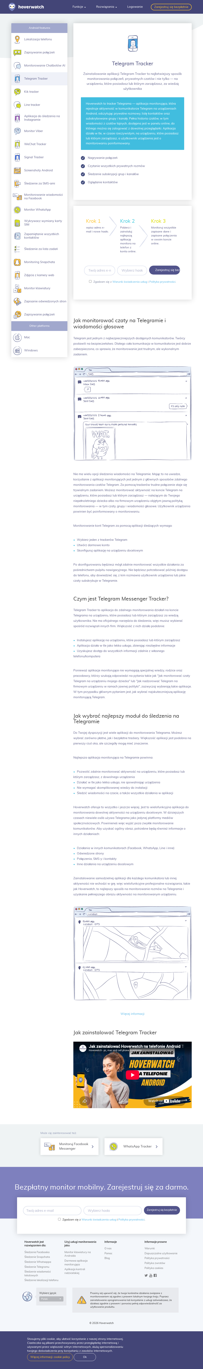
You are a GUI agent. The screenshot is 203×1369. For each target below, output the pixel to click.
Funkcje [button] (78, 6)
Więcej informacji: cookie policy (50, 1357)
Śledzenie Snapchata (37, 1257)
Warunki (150, 1248)
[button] (51, 1299)
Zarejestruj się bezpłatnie (171, 7)
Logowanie (135, 6)
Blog (107, 1258)
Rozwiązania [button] (105, 6)
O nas (107, 1248)
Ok (85, 1357)
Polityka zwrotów (155, 1263)
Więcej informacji (133, 1013)
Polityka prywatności (162, 282)
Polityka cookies (154, 1268)
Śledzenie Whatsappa (37, 1262)
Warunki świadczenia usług (129, 282)
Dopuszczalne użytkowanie (161, 1253)
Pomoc (108, 1253)
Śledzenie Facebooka (37, 1252)
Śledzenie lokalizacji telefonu (41, 1280)
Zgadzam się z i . (134, 282)
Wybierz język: (48, 1293)
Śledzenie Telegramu (36, 1267)
